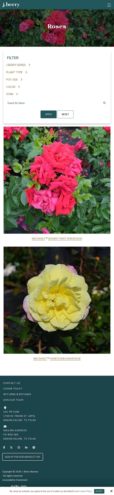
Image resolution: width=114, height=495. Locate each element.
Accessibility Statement (15, 480)
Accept (99, 491)
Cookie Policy (85, 491)
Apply (48, 114)
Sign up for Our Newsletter (23, 456)
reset (65, 114)
